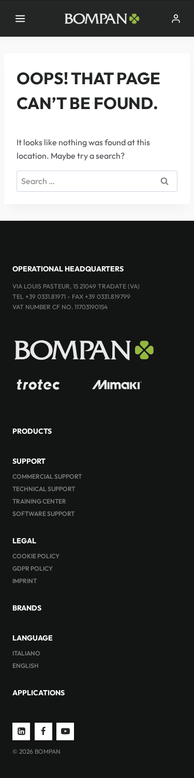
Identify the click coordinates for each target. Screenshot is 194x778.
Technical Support (43, 489)
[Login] (176, 18)
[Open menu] (20, 18)
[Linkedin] (21, 731)
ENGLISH (25, 665)
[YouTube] (65, 731)
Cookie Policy (35, 556)
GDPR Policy (32, 568)
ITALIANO (26, 653)
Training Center (39, 501)
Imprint (24, 581)
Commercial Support (47, 476)
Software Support (43, 513)
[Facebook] (43, 731)
